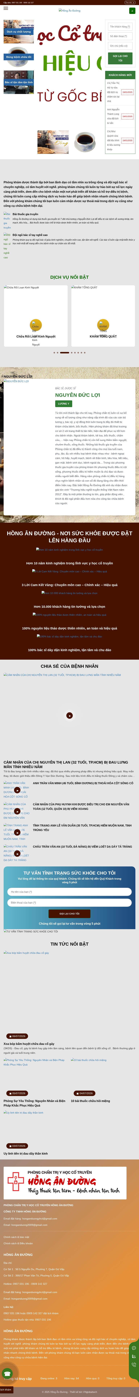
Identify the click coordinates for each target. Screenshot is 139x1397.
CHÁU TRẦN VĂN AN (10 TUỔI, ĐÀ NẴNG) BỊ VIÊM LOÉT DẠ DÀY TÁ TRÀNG (82, 846)
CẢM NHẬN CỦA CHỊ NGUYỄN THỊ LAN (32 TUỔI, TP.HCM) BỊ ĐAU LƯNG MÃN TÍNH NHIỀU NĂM (66, 764)
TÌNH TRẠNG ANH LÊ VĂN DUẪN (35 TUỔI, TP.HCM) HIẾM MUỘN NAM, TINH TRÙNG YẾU (82, 828)
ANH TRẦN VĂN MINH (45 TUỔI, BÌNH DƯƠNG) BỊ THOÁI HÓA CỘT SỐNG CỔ (83, 783)
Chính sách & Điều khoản (18, 1243)
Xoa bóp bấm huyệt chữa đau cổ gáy (29, 1043)
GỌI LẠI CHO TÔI (120, 58)
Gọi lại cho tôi (69, 914)
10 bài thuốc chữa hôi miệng (90, 1101)
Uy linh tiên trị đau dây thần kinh (26, 1153)
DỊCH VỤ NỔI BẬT (69, 277)
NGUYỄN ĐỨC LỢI (77, 395)
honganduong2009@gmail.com (29, 1224)
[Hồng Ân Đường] (69, 10)
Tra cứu (129, 2)
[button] (54, 352)
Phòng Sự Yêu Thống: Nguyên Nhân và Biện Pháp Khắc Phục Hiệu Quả (34, 1103)
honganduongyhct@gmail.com (39, 1218)
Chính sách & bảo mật (16, 1237)
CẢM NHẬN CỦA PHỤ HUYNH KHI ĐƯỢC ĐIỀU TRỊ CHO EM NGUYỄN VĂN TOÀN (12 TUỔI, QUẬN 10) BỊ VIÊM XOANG (81, 806)
